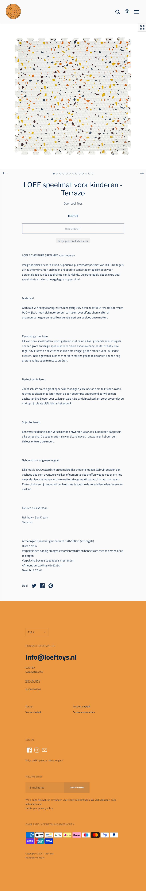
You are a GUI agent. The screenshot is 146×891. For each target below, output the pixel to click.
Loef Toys (77, 203)
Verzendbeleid (33, 712)
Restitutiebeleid (81, 706)
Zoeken (29, 706)
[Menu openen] (136, 12)
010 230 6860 (32, 680)
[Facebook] (29, 750)
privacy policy (45, 808)
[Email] (44, 750)
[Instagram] (36, 750)
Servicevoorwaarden (84, 712)
